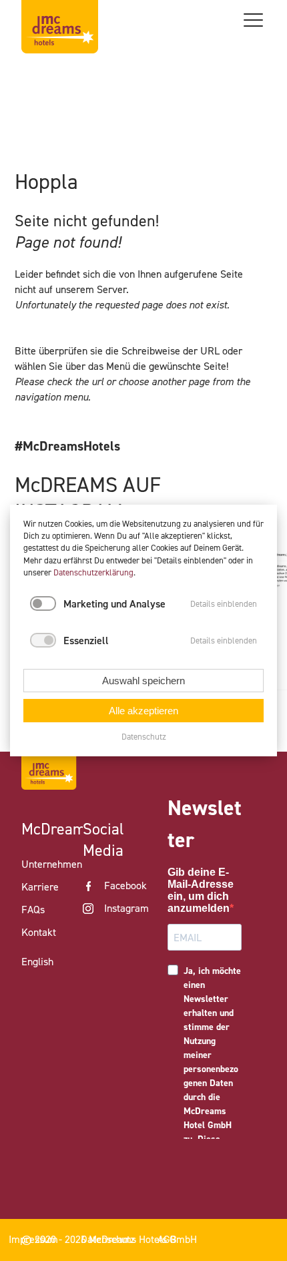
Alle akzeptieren (143, 710)
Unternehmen (51, 864)
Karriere (40, 887)
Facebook (125, 885)
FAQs (33, 910)
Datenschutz (143, 736)
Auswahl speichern (143, 680)
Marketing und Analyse (114, 604)
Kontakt (38, 932)
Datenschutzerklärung (93, 572)
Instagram (126, 908)
